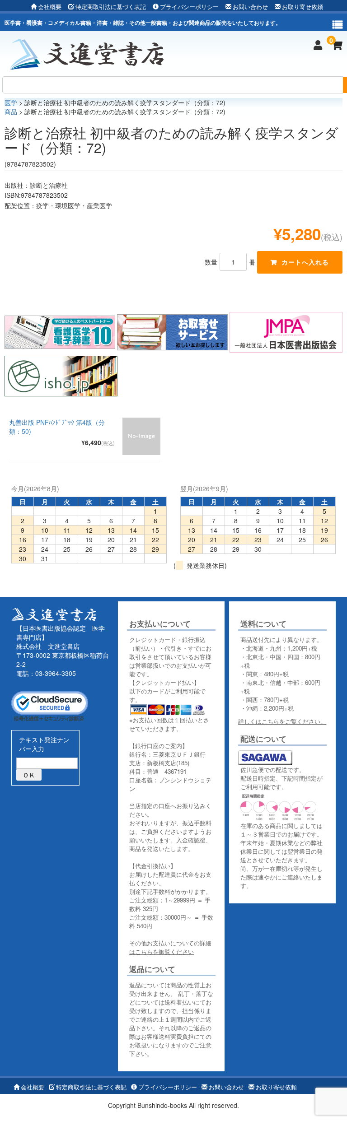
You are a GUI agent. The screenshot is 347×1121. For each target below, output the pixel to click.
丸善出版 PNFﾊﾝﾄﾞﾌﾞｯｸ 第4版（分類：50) (57, 427)
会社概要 (49, 6)
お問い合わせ (250, 6)
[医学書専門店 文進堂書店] (90, 53)
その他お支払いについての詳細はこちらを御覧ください (170, 947)
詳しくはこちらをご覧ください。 (282, 721)
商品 (11, 111)
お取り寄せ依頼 (302, 6)
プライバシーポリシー (189, 6)
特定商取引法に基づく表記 (110, 6)
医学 (11, 102)
